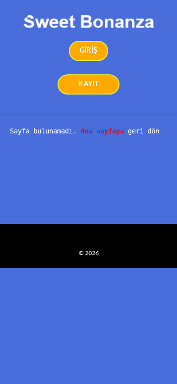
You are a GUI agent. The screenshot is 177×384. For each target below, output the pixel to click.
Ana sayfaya (102, 131)
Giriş (88, 50)
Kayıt (88, 84)
